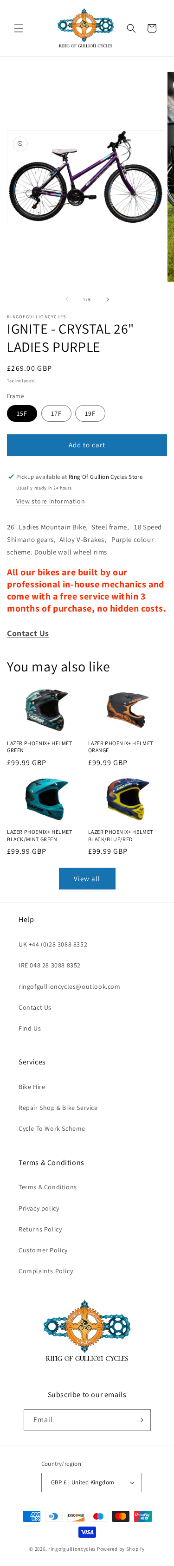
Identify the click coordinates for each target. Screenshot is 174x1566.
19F (90, 413)
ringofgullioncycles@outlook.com (70, 986)
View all (87, 878)
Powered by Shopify (121, 1549)
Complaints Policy (46, 1271)
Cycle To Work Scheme (52, 1128)
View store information (50, 501)
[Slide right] (107, 299)
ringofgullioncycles (72, 1549)
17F (56, 413)
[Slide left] (67, 299)
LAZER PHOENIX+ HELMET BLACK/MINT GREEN (39, 835)
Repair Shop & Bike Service (58, 1107)
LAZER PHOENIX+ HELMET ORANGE (121, 747)
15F (22, 413)
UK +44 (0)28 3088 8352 (53, 944)
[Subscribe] (140, 1420)
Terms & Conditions (48, 1187)
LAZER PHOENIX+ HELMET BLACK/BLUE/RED (121, 835)
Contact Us (35, 1007)
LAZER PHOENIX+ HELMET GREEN (39, 747)
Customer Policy (43, 1250)
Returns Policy (40, 1229)
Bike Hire (32, 1087)
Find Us (30, 1028)
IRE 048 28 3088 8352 (50, 965)
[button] (18, 28)
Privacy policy (39, 1208)
